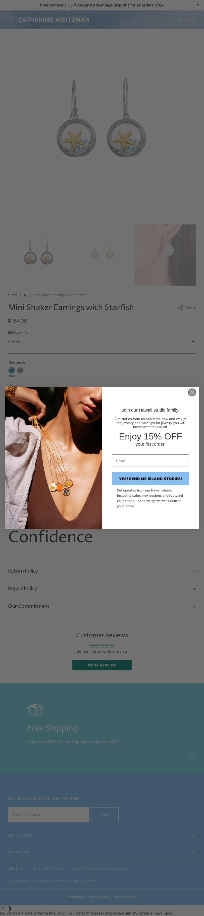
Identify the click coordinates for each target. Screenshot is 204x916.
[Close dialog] (192, 392)
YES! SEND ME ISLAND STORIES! (150, 479)
